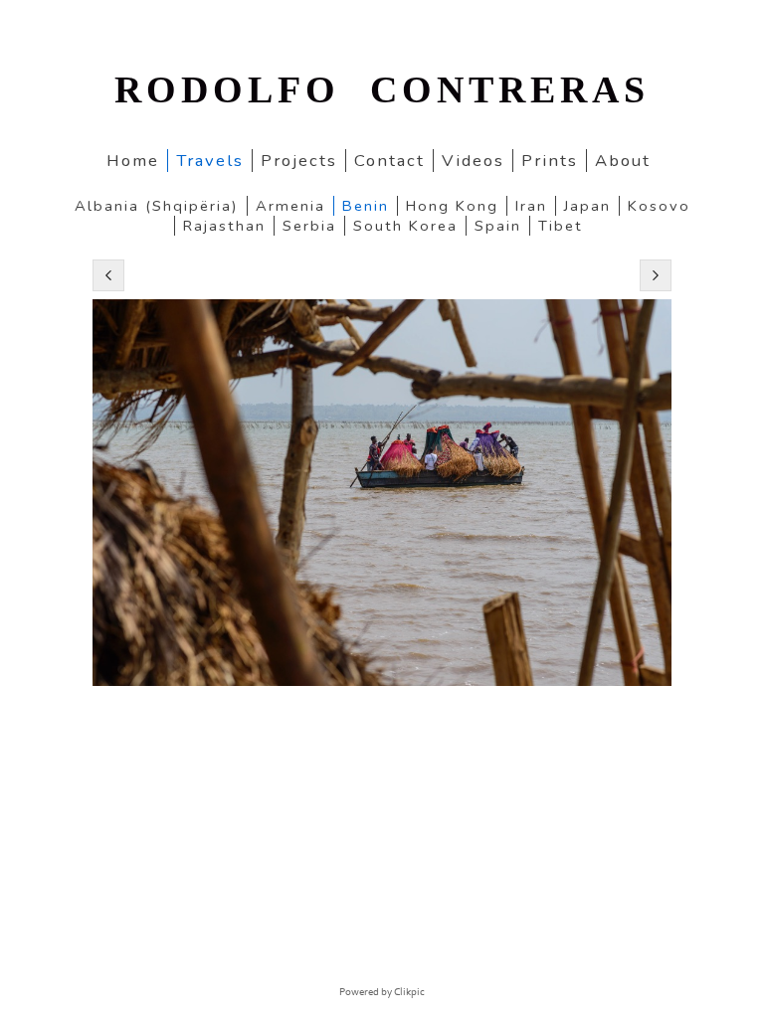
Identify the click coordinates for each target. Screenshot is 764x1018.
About (623, 160)
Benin (365, 206)
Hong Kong (452, 206)
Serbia (309, 226)
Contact (389, 160)
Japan (587, 206)
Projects (299, 160)
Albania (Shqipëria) (157, 206)
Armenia (290, 206)
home (132, 160)
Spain (498, 226)
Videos (473, 160)
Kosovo (659, 206)
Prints (549, 160)
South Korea (405, 226)
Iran (531, 206)
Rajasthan (224, 226)
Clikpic (409, 992)
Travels (210, 160)
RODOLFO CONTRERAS (382, 89)
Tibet (560, 226)
